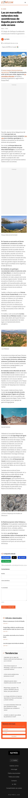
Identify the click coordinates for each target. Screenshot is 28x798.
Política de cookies (14, 777)
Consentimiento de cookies (14, 788)
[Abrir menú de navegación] (25, 2)
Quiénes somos (14, 766)
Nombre (3, 573)
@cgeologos (5, 72)
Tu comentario (4, 587)
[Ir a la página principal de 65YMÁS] (7, 2)
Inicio (2, 28)
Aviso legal (14, 769)
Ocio (4, 9)
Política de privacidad (14, 773)
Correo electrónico (5, 580)
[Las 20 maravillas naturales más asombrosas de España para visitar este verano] (23, 55)
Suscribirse (14, 736)
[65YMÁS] (2, 39)
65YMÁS (6, 39)
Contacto (14, 780)
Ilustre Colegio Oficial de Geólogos (13, 70)
